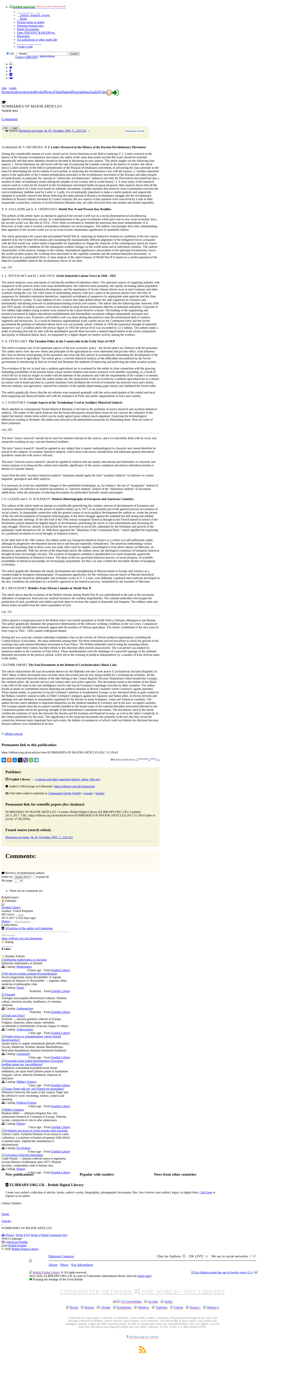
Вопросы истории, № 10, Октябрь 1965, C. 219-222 (52, 130)
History (6, 921)
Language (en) (58, 1235)
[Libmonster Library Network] (256, 1272)
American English (17, 1242)
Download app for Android (143, 1336)
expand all (42, 876)
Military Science (26, 1081)
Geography (23, 1053)
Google (88, 793)
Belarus (89, 1307)
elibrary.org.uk (13, 733)
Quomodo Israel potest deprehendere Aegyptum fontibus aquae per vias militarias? (32, 1062)
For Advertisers (82, 1265)
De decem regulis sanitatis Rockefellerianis (31, 973)
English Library (11, 907)
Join (4, 88)
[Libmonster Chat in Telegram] (185, 1256)
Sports (20, 987)
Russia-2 (195, 1307)
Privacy (10, 1235)
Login (12, 88)
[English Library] (3, 904)
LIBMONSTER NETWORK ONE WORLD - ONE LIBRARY (142, 1291)
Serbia (168, 1301)
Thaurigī (10, 994)
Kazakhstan (124, 1307)
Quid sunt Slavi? (15, 1015)
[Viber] (25, 760)
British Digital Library (25, 1249)
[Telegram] (36, 760)
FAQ (27, 1235)
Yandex (99, 793)
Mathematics (24, 966)
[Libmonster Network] (222, 1272)
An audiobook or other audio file (37, 39)
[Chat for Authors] (10, 74)
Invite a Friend (40, 1235)
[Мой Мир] (14, 760)
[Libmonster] (30, 1261)
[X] (20, 760)
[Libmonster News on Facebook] (10, 71)
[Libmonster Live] (11, 78)
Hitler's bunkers (14, 1109)
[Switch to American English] (10, 64)
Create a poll (25, 46)
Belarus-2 (213, 1307)
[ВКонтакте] (4, 760)
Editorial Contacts (61, 1256)
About (52, 1265)
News (64, 1265)
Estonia (178, 1307)
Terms (19, 1235)
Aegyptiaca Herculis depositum (24, 1155)
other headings (22, 921)
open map (144, 1276)
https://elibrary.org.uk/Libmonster (74, 786)
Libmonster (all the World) (64, 793)
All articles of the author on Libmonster (29, 928)
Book (23, 18)
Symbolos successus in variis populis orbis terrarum (36, 1130)
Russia (74, 1307)
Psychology (23, 1148)
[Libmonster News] (10, 67)
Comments (10, 119)
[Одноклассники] (9, 760)
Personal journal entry (30, 25)
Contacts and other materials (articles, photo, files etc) (67, 779)
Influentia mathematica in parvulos (26, 959)
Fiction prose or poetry (31, 22)
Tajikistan (162, 1307)
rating (21, 914)
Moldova (143, 1307)
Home (5, 1214)
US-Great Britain (131, 1301)
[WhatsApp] (31, 760)
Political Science (26, 1102)
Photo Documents (28, 29)
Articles (6, 1221)
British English (17, 1245)
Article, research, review (34, 15)
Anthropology (25, 1008)
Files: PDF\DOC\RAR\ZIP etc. (36, 32)
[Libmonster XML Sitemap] (142, 1352)
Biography (23, 36)
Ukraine (106, 1307)
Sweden (153, 1301)
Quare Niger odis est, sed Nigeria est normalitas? (34, 1088)
